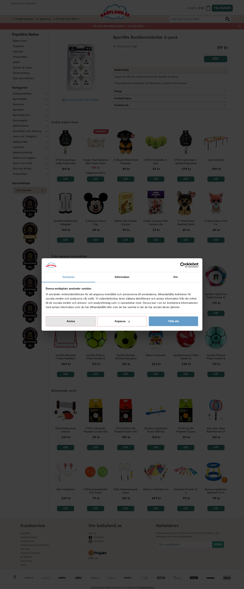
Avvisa (71, 321)
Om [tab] (175, 276)
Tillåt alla (173, 321)
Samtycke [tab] (68, 276)
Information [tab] (122, 276)
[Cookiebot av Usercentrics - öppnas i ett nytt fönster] (182, 265)
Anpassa (119, 321)
